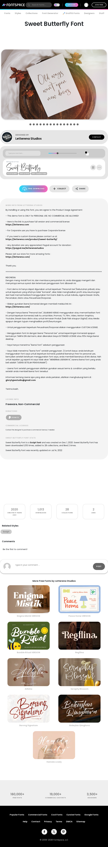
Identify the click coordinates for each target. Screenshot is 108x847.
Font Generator (50, 13)
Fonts (7, 13)
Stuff (101, 13)
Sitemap (80, 821)
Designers (89, 13)
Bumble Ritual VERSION (28, 652)
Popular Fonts (17, 814)
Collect (61, 188)
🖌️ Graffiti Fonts (71, 13)
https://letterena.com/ (18, 256)
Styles (18, 13)
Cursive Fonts (73, 814)
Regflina (79, 652)
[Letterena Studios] (8, 137)
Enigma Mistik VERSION (28, 616)
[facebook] (44, 832)
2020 (14, 509)
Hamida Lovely (54, 761)
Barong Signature (28, 725)
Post (99, 566)
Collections (32, 13)
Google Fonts (91, 814)
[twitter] (54, 832)
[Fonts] (13, 5)
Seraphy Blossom (79, 689)
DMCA (69, 821)
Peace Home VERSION (79, 616)
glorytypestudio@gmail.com (21, 380)
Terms (59, 821)
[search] (39, 4)
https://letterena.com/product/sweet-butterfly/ (31, 239)
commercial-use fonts (55, 798)
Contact (96, 137)
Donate (15, 417)
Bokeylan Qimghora (79, 725)
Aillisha (28, 689)
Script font (35, 442)
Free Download (36, 188)
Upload (71, 5)
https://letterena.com (17, 224)
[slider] (57, 153)
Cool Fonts (56, 814)
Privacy (48, 821)
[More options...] (99, 167)
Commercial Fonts (37, 814)
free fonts (17, 798)
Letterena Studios (28, 139)
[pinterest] (63, 832)
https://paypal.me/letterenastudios (25, 248)
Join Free (99, 5)
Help (25, 821)
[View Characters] (93, 167)
